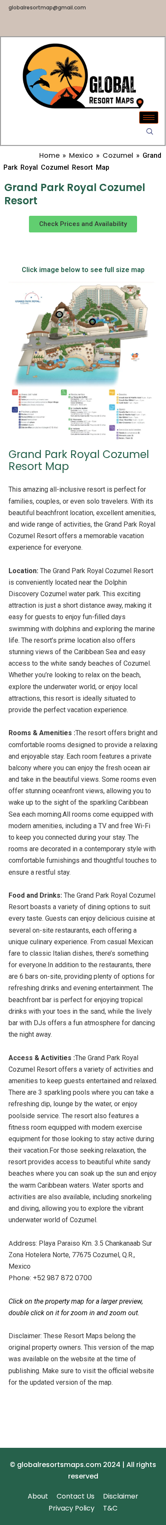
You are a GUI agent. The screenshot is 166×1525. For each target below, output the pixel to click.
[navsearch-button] (149, 132)
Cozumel (118, 155)
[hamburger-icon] (148, 117)
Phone (19, 1278)
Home (49, 155)
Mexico (81, 155)
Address (22, 1243)
